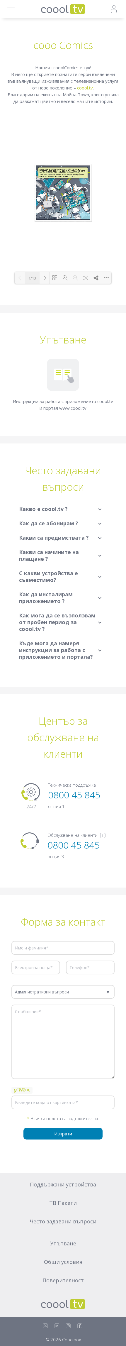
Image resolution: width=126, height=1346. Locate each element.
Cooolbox (71, 1339)
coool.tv (85, 88)
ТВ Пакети (63, 1202)
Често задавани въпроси (63, 1221)
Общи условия (63, 1261)
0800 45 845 (74, 794)
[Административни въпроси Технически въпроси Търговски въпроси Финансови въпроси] (63, 992)
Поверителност (63, 1280)
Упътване (63, 1243)
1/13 (32, 278)
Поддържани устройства (63, 1184)
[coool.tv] (63, 9)
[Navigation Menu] (11, 9)
